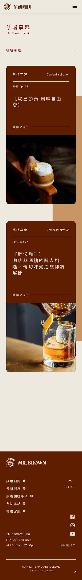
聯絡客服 (13, 511)
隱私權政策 (68, 545)
